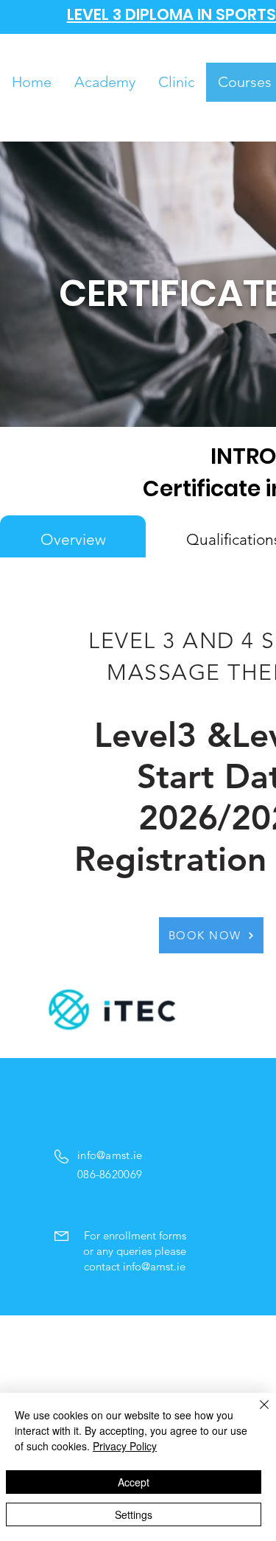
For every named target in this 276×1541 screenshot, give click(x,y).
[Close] (255, 1413)
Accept (133, 1482)
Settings (133, 1514)
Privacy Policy (125, 1446)
